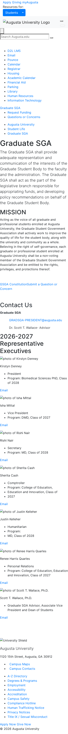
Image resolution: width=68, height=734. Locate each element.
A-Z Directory (17, 676)
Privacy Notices (19, 712)
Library (13, 91)
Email (11, 55)
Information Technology (25, 100)
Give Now (24, 724)
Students (11, 12)
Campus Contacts (21, 668)
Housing (13, 73)
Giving (16, 2)
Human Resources (20, 96)
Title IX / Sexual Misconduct (27, 717)
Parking (13, 87)
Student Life (16, 129)
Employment (17, 685)
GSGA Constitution (13, 284)
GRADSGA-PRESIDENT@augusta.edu (35, 320)
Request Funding (19, 112)
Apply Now (8, 724)
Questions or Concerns (24, 117)
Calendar (14, 64)
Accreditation (17, 694)
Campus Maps (19, 664)
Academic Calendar (22, 78)
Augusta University (21, 124)
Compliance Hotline (22, 703)
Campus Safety (18, 699)
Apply (7, 2)
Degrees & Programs (22, 680)
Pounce (13, 60)
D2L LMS (14, 51)
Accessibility (17, 690)
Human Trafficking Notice (26, 708)
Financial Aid (17, 82)
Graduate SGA (10, 108)
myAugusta (30, 2)
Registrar (14, 69)
